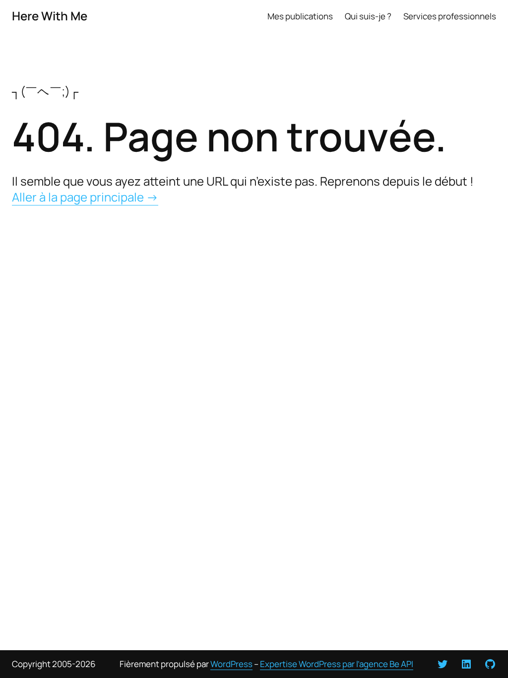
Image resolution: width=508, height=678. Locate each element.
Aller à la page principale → (85, 197)
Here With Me (49, 15)
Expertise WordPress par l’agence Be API (336, 664)
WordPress (231, 664)
